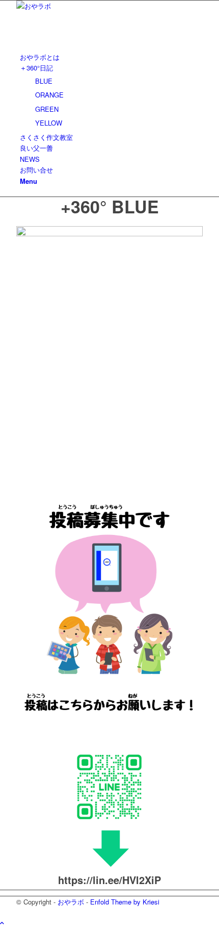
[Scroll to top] (2, 922)
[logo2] (92, 6)
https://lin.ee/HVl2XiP (109, 879)
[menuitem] (111, 57)
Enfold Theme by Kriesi (124, 902)
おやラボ (71, 902)
